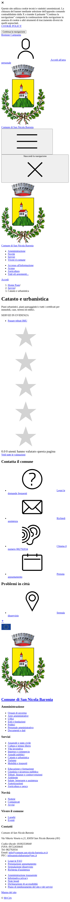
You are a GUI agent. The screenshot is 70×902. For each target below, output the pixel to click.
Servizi (11, 288)
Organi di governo (17, 713)
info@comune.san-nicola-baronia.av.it (28, 852)
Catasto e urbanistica (18, 757)
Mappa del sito (8, 892)
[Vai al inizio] (2, 621)
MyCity (8, 897)
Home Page (14, 285)
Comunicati (14, 801)
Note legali (13, 881)
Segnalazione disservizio (20, 866)
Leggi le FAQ (15, 861)
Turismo (12, 760)
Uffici (11, 718)
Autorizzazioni (15, 783)
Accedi (5, 279)
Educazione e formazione (21, 768)
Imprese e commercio (19, 751)
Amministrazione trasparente (22, 875)
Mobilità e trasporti (17, 763)
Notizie (11, 799)
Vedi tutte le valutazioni (13, 454)
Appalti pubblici (16, 754)
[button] (16, 251)
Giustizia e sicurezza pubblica (23, 771)
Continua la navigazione (14, 32)
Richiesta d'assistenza (19, 869)
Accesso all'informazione (21, 265)
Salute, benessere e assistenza (23, 780)
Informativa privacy (18, 878)
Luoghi (11, 817)
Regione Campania (11, 35)
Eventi (11, 820)
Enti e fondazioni (16, 721)
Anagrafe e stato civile (19, 743)
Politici (11, 724)
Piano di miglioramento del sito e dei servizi (30, 886)
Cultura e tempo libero (19, 745)
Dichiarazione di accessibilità (23, 884)
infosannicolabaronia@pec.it (22, 855)
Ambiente (13, 777)
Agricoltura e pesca (18, 786)
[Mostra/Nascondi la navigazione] (27, 141)
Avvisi (11, 804)
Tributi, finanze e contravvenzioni (25, 774)
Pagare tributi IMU (17, 320)
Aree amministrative (18, 715)
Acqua (11, 268)
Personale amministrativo (21, 727)
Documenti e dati (16, 730)
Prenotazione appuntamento (22, 863)
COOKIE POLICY (11, 26)
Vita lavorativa (15, 748)
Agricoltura (14, 271)
